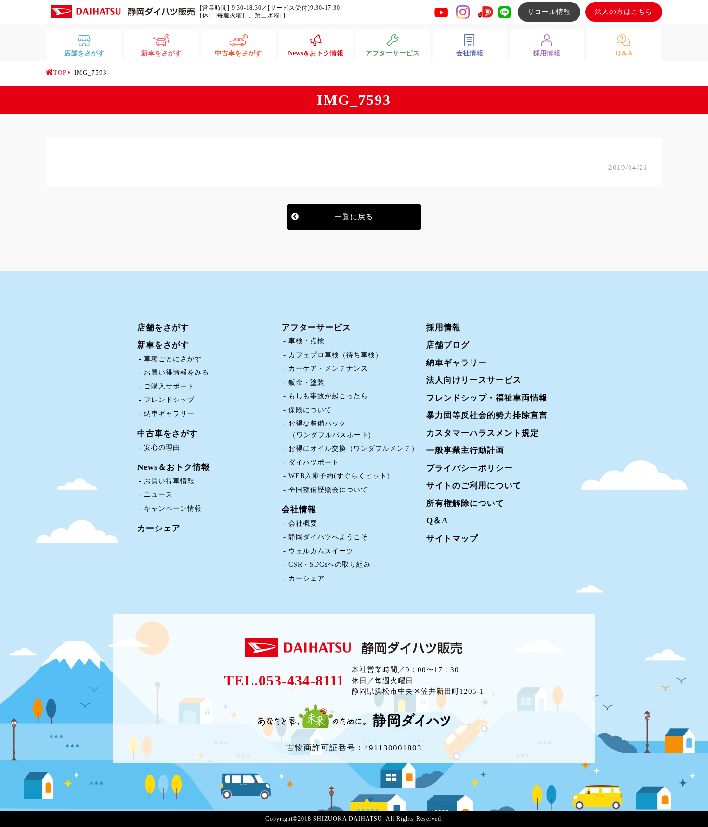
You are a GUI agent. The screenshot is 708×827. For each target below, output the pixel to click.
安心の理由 (162, 447)
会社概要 (302, 523)
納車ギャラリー (169, 413)
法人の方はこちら (624, 11)
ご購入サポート (169, 386)
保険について (310, 410)
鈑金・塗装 (306, 382)
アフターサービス (316, 327)
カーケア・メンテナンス (328, 368)
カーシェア (159, 528)
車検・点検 (306, 341)
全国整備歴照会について (328, 489)
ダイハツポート (313, 462)
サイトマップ (452, 538)
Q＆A (437, 520)
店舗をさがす (163, 327)
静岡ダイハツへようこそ (328, 537)
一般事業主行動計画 (465, 450)
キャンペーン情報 (173, 508)
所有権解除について (465, 503)
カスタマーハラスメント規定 (482, 433)
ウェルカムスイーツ (321, 551)
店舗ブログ (448, 344)
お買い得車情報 (169, 481)
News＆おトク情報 (173, 467)
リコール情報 (549, 11)
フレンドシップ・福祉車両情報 (487, 397)
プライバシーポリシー (469, 468)
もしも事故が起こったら (328, 396)
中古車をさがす (167, 433)
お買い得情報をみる (176, 372)
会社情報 (299, 509)
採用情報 (443, 327)
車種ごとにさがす (173, 358)
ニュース (158, 494)
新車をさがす (163, 344)
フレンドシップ (169, 399)
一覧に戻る (354, 216)
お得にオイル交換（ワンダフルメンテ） (353, 448)
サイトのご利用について (474, 485)
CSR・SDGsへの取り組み (329, 564)
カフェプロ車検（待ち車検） (335, 355)
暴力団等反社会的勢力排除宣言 (487, 415)
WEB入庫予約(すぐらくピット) (339, 475)
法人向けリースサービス (474, 380)
